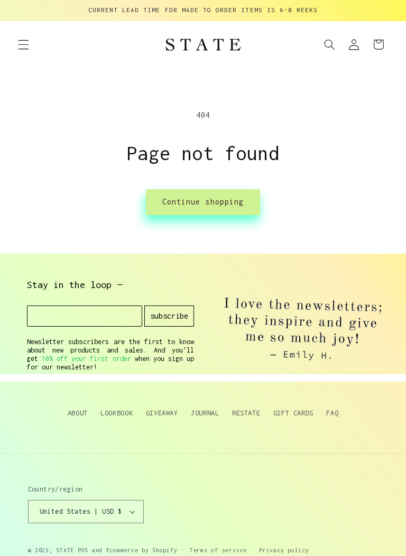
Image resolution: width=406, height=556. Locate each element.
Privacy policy (284, 550)
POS (83, 550)
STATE (65, 550)
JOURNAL (205, 413)
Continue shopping (203, 201)
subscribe (169, 315)
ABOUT (78, 413)
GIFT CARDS (293, 413)
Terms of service (218, 550)
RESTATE (246, 413)
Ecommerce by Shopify (142, 550)
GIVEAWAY (162, 413)
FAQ (332, 413)
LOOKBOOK (116, 413)
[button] (23, 44)
